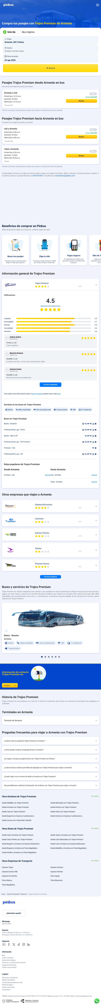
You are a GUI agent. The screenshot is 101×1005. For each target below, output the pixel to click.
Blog (3, 955)
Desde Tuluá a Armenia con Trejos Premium (66, 835)
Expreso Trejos (7, 867)
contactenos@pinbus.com (65, 176)
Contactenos (6, 990)
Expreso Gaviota (56, 867)
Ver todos (95, 796)
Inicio (3, 894)
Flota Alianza (7, 880)
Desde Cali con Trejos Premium (13, 812)
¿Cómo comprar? (8, 958)
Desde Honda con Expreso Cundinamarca (66, 816)
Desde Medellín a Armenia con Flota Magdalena (68, 848)
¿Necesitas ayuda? (13, 913)
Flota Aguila (55, 876)
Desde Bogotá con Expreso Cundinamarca (18, 816)
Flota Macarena (56, 880)
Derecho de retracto (8, 980)
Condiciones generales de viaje (12, 982)
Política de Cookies (8, 987)
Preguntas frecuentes (9, 965)
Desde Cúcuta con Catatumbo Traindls (16, 820)
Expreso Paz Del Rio (9, 876)
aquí (58, 394)
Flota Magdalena (8, 885)
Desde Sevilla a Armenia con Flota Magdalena (19, 852)
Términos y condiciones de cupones (14, 962)
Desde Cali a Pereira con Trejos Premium (17, 839)
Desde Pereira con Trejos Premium (63, 807)
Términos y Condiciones (10, 978)
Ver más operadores (50, 577)
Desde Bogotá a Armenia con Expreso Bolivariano (21, 844)
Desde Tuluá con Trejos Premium (62, 812)
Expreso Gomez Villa (9, 872)
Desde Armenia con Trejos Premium (15, 807)
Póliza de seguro (7, 985)
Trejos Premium (36, 394)
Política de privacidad (9, 967)
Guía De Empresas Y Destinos (17, 894)
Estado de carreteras (9, 960)
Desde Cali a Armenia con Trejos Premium (17, 835)
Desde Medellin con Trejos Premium (15, 803)
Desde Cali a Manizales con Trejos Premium (66, 839)
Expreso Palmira (56, 872)
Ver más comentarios (50, 385)
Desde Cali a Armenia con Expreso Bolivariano (67, 844)
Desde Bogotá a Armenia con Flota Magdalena (19, 848)
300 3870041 (38, 176)
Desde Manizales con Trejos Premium (64, 803)
